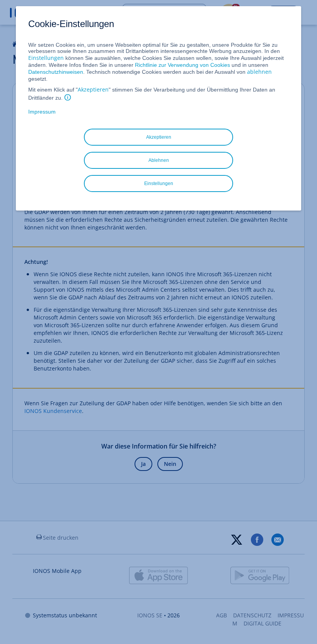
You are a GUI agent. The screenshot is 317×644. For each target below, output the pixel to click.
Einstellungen (46, 57)
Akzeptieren (93, 89)
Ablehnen (158, 160)
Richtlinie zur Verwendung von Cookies (182, 65)
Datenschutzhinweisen (55, 72)
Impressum (42, 112)
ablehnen (259, 71)
